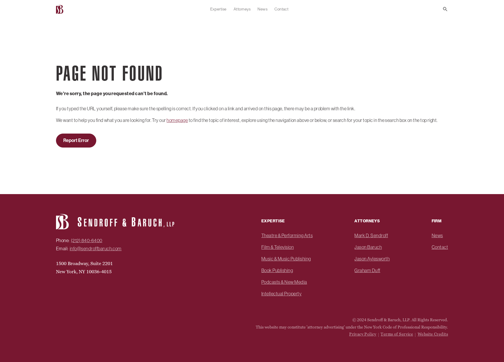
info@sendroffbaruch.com (96, 248)
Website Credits (433, 334)
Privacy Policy (362, 334)
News (262, 9)
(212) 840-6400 (86, 240)
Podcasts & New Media (284, 282)
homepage (177, 120)
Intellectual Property (281, 294)
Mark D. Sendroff (371, 235)
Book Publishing (277, 270)
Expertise (218, 9)
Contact (281, 9)
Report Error (76, 140)
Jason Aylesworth (372, 259)
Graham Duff (367, 270)
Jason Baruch (368, 247)
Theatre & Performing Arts (287, 235)
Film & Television (277, 247)
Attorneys (242, 9)
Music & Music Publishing (286, 259)
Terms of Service (397, 334)
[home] (60, 9)
